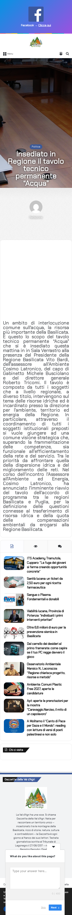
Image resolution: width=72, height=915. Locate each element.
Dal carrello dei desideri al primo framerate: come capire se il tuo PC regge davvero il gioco (47, 650)
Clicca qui (44, 25)
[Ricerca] (67, 53)
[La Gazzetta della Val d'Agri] (35, 41)
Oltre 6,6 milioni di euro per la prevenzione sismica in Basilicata (46, 631)
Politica (36, 146)
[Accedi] (61, 53)
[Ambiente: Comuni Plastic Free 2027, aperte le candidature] (14, 689)
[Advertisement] (36, 97)
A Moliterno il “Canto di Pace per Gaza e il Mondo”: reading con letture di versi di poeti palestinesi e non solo (46, 727)
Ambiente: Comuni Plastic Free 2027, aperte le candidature (44, 688)
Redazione (36, 217)
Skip (43, 907)
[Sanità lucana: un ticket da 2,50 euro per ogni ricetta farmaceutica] (14, 582)
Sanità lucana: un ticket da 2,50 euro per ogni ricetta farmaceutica (45, 583)
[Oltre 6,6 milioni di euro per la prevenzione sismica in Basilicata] (14, 632)
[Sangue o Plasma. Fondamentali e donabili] (14, 599)
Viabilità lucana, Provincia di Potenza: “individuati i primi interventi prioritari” (45, 615)
